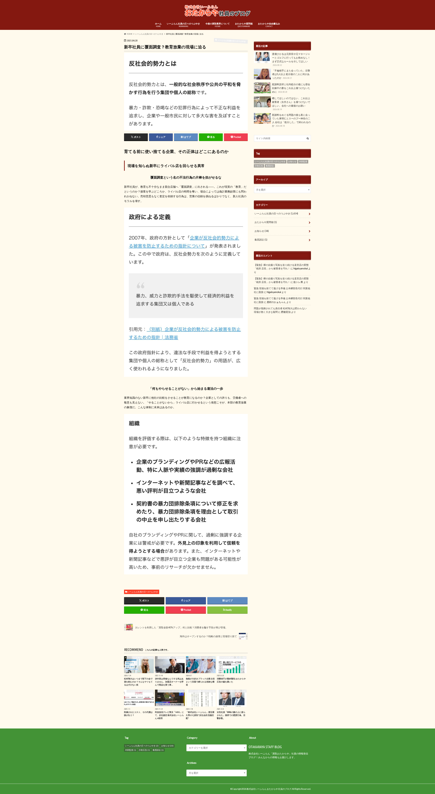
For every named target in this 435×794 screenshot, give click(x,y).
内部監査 (303, 161)
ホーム (158, 24)
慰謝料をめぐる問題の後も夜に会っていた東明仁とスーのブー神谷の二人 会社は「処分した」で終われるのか (291, 120)
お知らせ (292, 161)
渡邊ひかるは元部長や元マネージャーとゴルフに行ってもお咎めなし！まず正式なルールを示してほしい (291, 59)
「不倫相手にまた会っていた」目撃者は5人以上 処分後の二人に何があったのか (291, 74)
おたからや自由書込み (269, 24)
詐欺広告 (259, 165)
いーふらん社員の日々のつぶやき (183, 24)
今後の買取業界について (217, 24)
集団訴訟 (270, 165)
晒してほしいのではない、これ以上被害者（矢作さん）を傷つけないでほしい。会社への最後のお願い (291, 103)
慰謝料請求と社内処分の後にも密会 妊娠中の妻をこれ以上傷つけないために (291, 88)
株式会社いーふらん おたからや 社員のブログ (269, 789)
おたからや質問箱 (244, 24)
